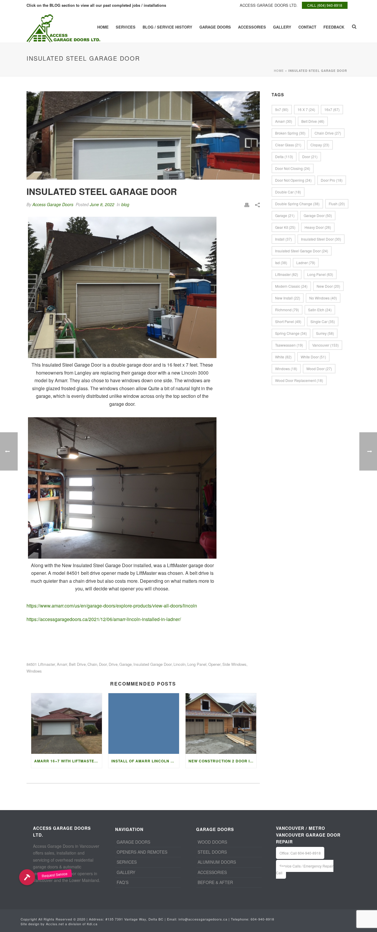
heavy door (318, 227)
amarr (62, 664)
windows (34, 671)
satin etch (320, 309)
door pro (332, 180)
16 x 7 (306, 109)
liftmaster (286, 274)
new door (328, 286)
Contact (307, 27)
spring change (291, 333)
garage (125, 664)
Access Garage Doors (52, 204)
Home (103, 27)
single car (322, 321)
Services (125, 27)
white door (313, 356)
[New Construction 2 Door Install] (221, 723)
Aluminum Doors (217, 862)
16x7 (332, 109)
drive (113, 664)
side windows (234, 664)
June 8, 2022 (102, 204)
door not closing (292, 168)
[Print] (246, 204)
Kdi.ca (92, 923)
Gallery (282, 27)
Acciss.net (55, 923)
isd (281, 262)
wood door (319, 368)
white (283, 356)
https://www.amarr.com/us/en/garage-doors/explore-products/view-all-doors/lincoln (112, 605)
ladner (305, 262)
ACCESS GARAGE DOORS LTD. (268, 5)
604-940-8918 (262, 919)
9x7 (281, 109)
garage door (318, 215)
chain (92, 664)
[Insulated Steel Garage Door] (143, 135)
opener (214, 664)
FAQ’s (122, 882)
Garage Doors (215, 27)
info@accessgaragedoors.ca (202, 919)
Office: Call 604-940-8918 (300, 852)
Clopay (319, 144)
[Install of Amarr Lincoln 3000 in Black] (143, 723)
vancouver (325, 344)
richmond (287, 309)
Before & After (215, 882)
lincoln (179, 664)
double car (288, 191)
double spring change (297, 203)
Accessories (252, 27)
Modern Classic (291, 286)
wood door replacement (299, 380)
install (283, 238)
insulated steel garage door (301, 250)
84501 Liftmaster (41, 664)
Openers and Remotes (142, 852)
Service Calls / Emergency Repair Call (304, 869)
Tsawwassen (289, 344)
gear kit (285, 227)
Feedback (333, 27)
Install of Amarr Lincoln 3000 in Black (145, 761)
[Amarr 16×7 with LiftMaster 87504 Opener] (66, 723)
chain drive (328, 132)
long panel (196, 664)
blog (125, 204)
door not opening (293, 180)
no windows (323, 297)
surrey (325, 333)
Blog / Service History (167, 27)
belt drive (77, 664)
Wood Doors (212, 842)
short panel (288, 321)
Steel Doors (212, 852)
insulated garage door (152, 664)
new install (287, 297)
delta (284, 156)
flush (337, 203)
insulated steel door (321, 238)
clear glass (288, 144)
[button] (27, 877)
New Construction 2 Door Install (222, 761)
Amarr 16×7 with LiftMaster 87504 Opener (68, 761)
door (103, 664)
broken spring (290, 132)
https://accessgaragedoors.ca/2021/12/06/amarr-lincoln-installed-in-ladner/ (104, 619)
